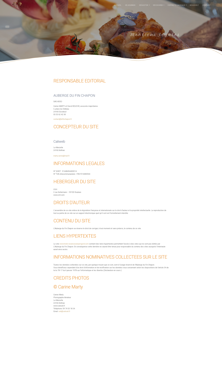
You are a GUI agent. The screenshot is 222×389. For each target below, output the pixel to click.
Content (207, 5)
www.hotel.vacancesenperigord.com (74, 244)
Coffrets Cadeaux (176, 5)
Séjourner (130, 5)
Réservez (194, 5)
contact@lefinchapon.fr (62, 119)
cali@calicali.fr (64, 311)
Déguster (143, 5)
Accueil (117, 5)
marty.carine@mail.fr (61, 156)
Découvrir (158, 5)
